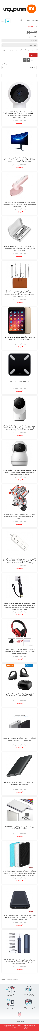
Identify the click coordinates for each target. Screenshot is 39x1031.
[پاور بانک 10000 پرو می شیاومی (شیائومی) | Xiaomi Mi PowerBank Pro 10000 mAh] (19, 765)
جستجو (30, 26)
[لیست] (24, 60)
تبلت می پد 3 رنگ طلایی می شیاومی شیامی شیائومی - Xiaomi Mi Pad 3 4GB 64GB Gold (19, 338)
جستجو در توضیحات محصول (11, 50)
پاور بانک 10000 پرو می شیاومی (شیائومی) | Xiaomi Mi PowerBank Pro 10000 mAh (19, 783)
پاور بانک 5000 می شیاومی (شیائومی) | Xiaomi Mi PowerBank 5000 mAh (19, 828)
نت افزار (13, 1028)
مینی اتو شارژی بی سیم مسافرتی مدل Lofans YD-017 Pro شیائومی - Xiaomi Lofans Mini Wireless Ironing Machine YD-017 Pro (19, 204)
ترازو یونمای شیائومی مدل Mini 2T (19, 381)
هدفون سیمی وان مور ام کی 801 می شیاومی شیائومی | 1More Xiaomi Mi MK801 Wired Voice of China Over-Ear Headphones (19, 651)
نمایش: (3, 72)
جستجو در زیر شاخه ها (29, 50)
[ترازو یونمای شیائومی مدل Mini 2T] (19, 364)
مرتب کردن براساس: (6, 64)
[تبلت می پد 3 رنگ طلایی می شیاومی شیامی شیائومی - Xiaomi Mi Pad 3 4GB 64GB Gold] (19, 320)
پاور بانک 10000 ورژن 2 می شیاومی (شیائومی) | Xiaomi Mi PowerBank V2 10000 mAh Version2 (19, 739)
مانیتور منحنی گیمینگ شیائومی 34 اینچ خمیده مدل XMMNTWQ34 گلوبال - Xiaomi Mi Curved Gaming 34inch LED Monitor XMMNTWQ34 (19, 160)
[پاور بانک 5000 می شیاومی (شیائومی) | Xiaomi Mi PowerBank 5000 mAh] (19, 810)
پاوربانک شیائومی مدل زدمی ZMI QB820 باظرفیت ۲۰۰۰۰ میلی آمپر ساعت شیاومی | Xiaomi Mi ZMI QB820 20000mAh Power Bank (20, 917)
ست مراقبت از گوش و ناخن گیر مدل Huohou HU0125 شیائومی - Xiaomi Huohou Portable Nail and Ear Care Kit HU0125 (19, 248)
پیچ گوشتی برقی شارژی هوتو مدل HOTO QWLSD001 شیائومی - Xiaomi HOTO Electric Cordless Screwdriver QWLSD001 (19, 962)
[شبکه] (28, 60)
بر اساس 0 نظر (16, 120)
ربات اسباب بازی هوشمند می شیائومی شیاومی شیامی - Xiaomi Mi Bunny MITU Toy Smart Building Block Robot (20, 516)
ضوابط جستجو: (33, 37)
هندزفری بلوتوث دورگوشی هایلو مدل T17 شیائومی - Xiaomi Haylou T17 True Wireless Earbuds (19, 695)
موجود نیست (19, 123)
